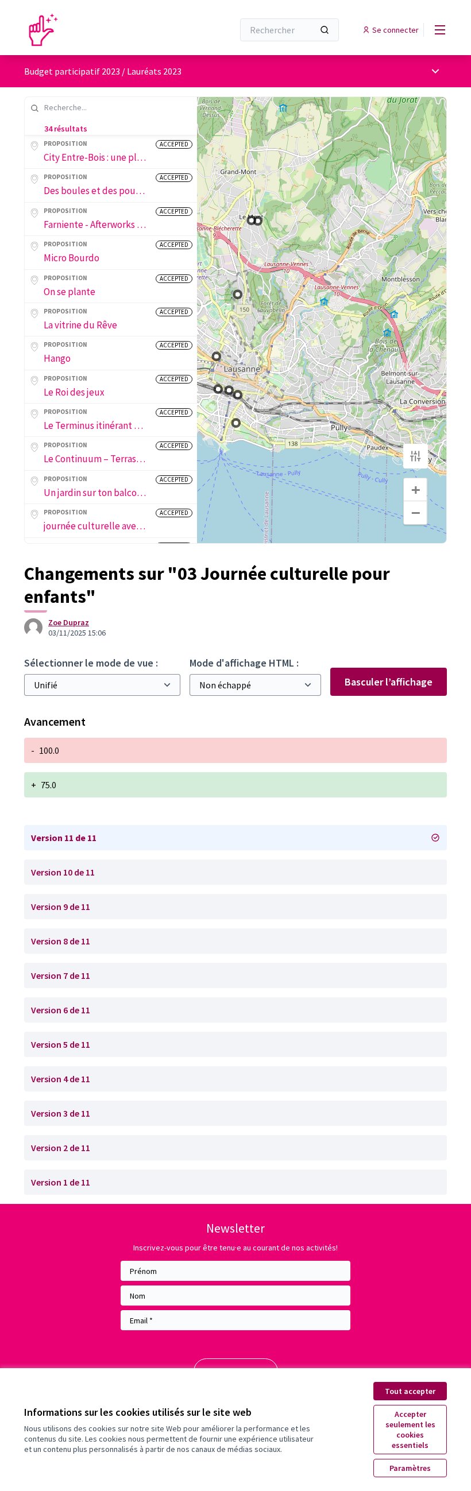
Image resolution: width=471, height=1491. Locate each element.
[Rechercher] (324, 30)
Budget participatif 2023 (72, 71)
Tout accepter (410, 1391)
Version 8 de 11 (60, 941)
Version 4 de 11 (60, 1079)
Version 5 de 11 (60, 1044)
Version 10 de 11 (63, 872)
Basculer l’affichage (389, 681)
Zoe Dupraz (68, 622)
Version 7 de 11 (60, 975)
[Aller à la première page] (100, 29)
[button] (214, 354)
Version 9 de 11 (60, 906)
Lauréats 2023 (154, 71)
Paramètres (410, 1468)
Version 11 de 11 (63, 837)
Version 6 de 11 (60, 1010)
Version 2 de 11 (60, 1147)
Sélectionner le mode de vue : (91, 662)
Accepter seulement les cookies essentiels (410, 1429)
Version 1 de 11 (60, 1182)
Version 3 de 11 (60, 1113)
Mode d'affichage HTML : (244, 662)
